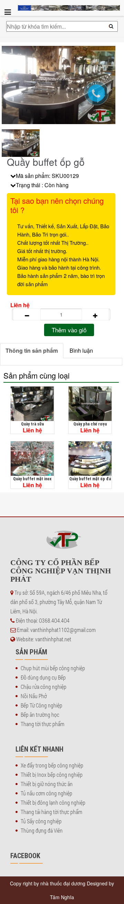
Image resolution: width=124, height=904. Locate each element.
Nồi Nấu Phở (34, 696)
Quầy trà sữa (32, 423)
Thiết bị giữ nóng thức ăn (47, 783)
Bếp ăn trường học (40, 714)
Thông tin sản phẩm (32, 350)
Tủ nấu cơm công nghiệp (46, 793)
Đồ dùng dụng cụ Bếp (43, 677)
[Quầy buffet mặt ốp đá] (90, 458)
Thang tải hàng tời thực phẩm (51, 811)
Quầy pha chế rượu (90, 423)
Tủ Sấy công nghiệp (41, 821)
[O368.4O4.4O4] (100, 96)
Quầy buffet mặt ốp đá (90, 478)
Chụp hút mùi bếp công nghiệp (53, 668)
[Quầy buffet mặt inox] (32, 458)
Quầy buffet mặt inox (32, 478)
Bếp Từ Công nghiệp (41, 705)
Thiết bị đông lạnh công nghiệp (53, 802)
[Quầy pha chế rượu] (90, 403)
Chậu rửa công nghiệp (43, 686)
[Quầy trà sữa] (32, 403)
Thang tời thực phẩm (42, 723)
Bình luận (81, 350)
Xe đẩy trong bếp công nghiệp (52, 765)
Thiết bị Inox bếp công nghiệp (52, 774)
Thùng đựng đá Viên (42, 830)
